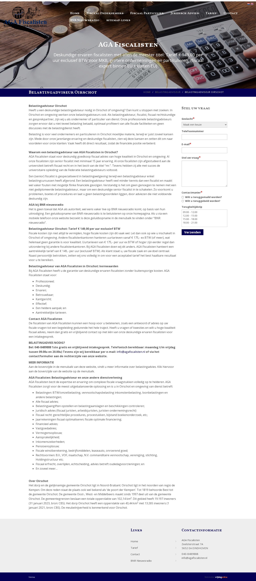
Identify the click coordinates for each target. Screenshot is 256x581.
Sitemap (32, 577)
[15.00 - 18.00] (205, 219)
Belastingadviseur (168, 92)
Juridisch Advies (185, 13)
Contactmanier (192, 192)
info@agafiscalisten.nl (131, 352)
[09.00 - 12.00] (205, 212)
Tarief (211, 13)
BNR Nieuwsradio (84, 20)
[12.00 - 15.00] (205, 215)
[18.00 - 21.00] (205, 222)
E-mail (186, 144)
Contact (231, 13)
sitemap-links (118, 20)
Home (75, 13)
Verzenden (192, 232)
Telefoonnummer (193, 131)
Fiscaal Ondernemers (105, 13)
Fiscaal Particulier (147, 13)
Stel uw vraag (191, 157)
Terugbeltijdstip (192, 206)
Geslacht (188, 118)
